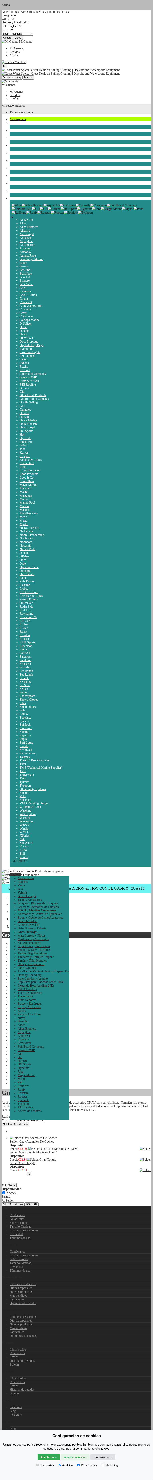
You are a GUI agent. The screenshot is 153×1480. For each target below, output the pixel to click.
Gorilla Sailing (29, 402)
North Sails (27, 538)
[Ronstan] (44, 212)
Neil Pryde (26, 531)
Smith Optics (28, 706)
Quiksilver (26, 603)
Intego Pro (26, 441)
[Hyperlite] (84, 209)
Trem (23, 771)
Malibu (24, 492)
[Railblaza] (19, 212)
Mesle (23, 517)
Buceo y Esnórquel (22, 160)
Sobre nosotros (19, 1222)
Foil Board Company (33, 373)
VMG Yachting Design (34, 803)
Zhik (23, 853)
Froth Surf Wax (29, 381)
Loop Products (29, 474)
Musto (23, 520)
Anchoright (27, 234)
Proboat (24, 588)
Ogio (23, 563)
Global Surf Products (33, 395)
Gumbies (25, 409)
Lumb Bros (27, 481)
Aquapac (25, 248)
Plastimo (25, 585)
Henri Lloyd (27, 427)
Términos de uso (20, 1238)
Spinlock (25, 724)
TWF (23, 778)
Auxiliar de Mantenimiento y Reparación (43, 971)
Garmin (24, 388)
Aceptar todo (49, 1457)
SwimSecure (27, 753)
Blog (13, 1411)
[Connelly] (83, 205)
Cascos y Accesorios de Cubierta (38, 906)
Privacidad (16, 1234)
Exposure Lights (30, 352)
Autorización (18, 119)
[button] (15, 874)
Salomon (25, 656)
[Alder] (17, 205)
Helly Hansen (28, 424)
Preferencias (89, 1465)
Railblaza (25, 610)
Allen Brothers (29, 227)
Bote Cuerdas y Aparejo (33, 978)
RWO (23, 649)
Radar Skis (26, 606)
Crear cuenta (18, 1353)
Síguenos (7, 1421)
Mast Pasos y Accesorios (33, 939)
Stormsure (26, 728)
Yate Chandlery (27, 989)
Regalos (23, 881)
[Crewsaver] (98, 205)
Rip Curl (25, 620)
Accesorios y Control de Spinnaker (40, 914)
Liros (23, 466)
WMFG (24, 832)
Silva (23, 703)
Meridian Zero (29, 513)
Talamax (25, 756)
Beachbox (26, 273)
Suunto (24, 746)
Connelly (25, 309)
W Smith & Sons (30, 807)
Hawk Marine (28, 420)
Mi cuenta (8, 1371)
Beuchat (25, 277)
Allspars (25, 230)
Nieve (13, 190)
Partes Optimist (27, 967)
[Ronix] (31, 212)
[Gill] (36, 209)
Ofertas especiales (21, 1288)
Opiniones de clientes (23, 1303)
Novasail (25, 545)
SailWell (25, 653)
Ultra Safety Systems (33, 789)
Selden (24, 688)
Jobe (22, 449)
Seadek (24, 678)
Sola (22, 710)
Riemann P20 (28, 617)
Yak (22, 839)
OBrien (24, 556)
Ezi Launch (27, 355)
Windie (24, 828)
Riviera (24, 624)
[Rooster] (57, 212)
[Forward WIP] (22, 209)
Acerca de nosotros (30, 1111)
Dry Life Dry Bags (31, 345)
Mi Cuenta (16, 48)
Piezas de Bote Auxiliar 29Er (36, 985)
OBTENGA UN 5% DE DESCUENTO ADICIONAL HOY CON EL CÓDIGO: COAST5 (76, 888)
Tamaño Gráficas (20, 1226)
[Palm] (138, 209)
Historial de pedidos (22, 1360)
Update (7, 37)
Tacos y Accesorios (30, 899)
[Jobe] (96, 209)
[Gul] (44, 209)
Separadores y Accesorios (34, 946)
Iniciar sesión (18, 1349)
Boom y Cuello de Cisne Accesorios (40, 917)
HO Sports (26, 431)
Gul (22, 406)
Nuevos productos (21, 1291)
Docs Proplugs (29, 341)
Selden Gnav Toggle (22, 1163)
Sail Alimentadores (29, 942)
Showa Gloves (29, 699)
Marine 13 (26, 499)
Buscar (28, 77)
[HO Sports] (69, 209)
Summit (24, 731)
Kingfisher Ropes (31, 459)
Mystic (24, 524)
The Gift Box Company (35, 760)
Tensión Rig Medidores (32, 953)
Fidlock (24, 363)
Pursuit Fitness (29, 599)
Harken (24, 416)
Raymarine (26, 613)
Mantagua (26, 495)
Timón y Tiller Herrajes (32, 960)
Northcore (26, 542)
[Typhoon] (85, 212)
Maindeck (26, 488)
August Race (28, 255)
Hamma (24, 413)
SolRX (24, 714)
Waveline (25, 810)
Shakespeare (27, 696)
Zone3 (24, 857)
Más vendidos (18, 1295)
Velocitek (25, 799)
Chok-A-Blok (28, 295)
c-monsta (25, 291)
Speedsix (25, 717)
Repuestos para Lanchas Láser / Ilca (40, 982)
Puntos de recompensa (48, 871)
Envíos (14, 55)
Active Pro (26, 219)
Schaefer (25, 667)
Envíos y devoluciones (24, 1230)
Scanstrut (25, 663)
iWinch (24, 445)
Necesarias (47, 1465)
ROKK (24, 628)
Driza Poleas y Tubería (32, 928)
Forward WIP (28, 377)
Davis (23, 334)
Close (18, 37)
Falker (23, 359)
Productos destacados (23, 1284)
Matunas (25, 509)
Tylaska (24, 782)
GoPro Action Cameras (34, 398)
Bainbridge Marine (31, 259)
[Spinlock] (71, 212)
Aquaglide (26, 241)
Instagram (16, 1414)
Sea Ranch (26, 671)
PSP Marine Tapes (31, 595)
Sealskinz (25, 681)
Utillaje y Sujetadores (31, 964)
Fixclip (24, 366)
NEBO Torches (29, 527)
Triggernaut (27, 774)
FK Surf (25, 370)
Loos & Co (27, 477)
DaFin (23, 327)
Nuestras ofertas (12, 1310)
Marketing (111, 1465)
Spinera (24, 721)
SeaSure (25, 685)
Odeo (23, 560)
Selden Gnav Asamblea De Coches (32, 1141)
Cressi (23, 312)
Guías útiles (17, 1219)
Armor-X (25, 252)
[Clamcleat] (68, 205)
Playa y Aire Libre (21, 183)
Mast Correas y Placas (31, 935)
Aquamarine (27, 244)
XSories (25, 835)
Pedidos (15, 52)
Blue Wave (26, 284)
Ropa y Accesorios (21, 168)
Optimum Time (29, 567)
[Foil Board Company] (122, 205)
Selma (23, 692)
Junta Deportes (19, 153)
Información (9, 1244)
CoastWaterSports (31, 305)
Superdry (25, 735)
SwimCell (26, 749)
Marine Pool (27, 502)
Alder (23, 223)
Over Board (27, 574)
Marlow (24, 506)
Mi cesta (7, 105)
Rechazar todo (103, 1457)
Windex (24, 825)
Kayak (14, 175)
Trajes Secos (17, 145)
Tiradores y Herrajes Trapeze (36, 957)
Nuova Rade (27, 549)
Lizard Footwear (30, 470)
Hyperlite (25, 438)
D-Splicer (26, 323)
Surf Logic (26, 742)
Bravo (23, 287)
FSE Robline (28, 384)
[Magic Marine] (111, 209)
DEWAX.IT (27, 338)
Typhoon (25, 785)
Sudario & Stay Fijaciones (34, 949)
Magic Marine (28, 484)
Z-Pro (23, 850)
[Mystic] (128, 209)
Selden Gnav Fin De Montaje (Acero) (33, 1152)
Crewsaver (26, 316)
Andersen (26, 237)
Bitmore (25, 280)
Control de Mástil (28, 924)
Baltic (23, 262)
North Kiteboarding (32, 534)
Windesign (26, 821)
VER (13, 1204)
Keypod (25, 456)
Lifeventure (27, 463)
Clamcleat (26, 302)
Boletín (14, 1364)
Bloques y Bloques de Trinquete (38, 903)
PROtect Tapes (29, 592)
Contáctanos (17, 1215)
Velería (14, 130)
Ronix (23, 631)
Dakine (24, 330)
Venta (21, 885)
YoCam (24, 846)
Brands (14, 198)
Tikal (23, 764)
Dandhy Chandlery (30, 975)
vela (12, 122)
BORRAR (31, 1204)
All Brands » (20, 860)
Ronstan (25, 635)
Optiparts (25, 570)
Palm (23, 577)
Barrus (24, 266)
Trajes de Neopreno (22, 137)
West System (28, 814)
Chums (24, 298)
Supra (23, 739)
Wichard (25, 817)
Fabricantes (17, 1299)
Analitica (67, 1465)
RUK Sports (27, 642)
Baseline (25, 270)
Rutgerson (26, 646)
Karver (24, 452)
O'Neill (24, 552)
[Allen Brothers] (33, 205)
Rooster (24, 638)
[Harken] (54, 209)
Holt (22, 434)
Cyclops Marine (30, 320)
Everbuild (26, 348)
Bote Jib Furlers (27, 921)
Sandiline (25, 660)
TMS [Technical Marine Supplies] (41, 767)
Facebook (16, 1407)
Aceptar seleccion (75, 1457)
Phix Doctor (27, 581)
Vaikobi (24, 792)
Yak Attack (26, 842)
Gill (22, 391)
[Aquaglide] (52, 205)
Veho (23, 796)
